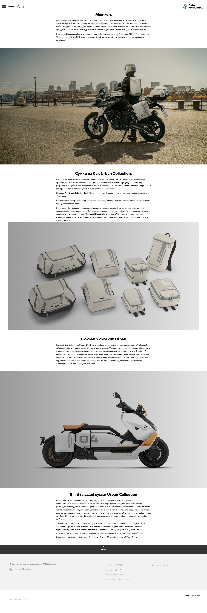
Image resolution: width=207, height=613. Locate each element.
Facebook (16, 569)
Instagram (29, 569)
